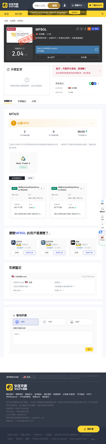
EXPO (89, 394)
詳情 (17, 252)
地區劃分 (45, 397)
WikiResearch (12, 397)
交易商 (13, 21)
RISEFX (19, 439)
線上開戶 (51, 57)
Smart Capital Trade (78, 439)
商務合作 (36, 397)
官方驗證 (80, 394)
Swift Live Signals (59, 439)
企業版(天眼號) (69, 394)
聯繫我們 (19, 394)
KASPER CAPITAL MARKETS (66, 435)
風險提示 (28, 394)
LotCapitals (86, 435)
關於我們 (9, 394)
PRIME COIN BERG (40, 439)
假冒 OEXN (25, 435)
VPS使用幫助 (25, 397)
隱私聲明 (47, 394)
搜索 (54, 5)
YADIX (10, 439)
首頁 (6, 21)
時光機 (83, 57)
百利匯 (48, 435)
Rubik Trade (12, 435)
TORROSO (38, 435)
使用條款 (38, 394)
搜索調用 (57, 394)
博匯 (27, 439)
